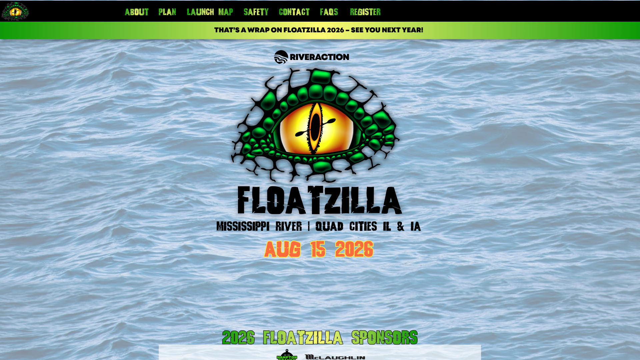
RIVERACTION (319, 58)
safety (256, 13)
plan (167, 13)
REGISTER (365, 13)
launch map (210, 13)
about (137, 13)
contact (294, 13)
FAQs (329, 13)
